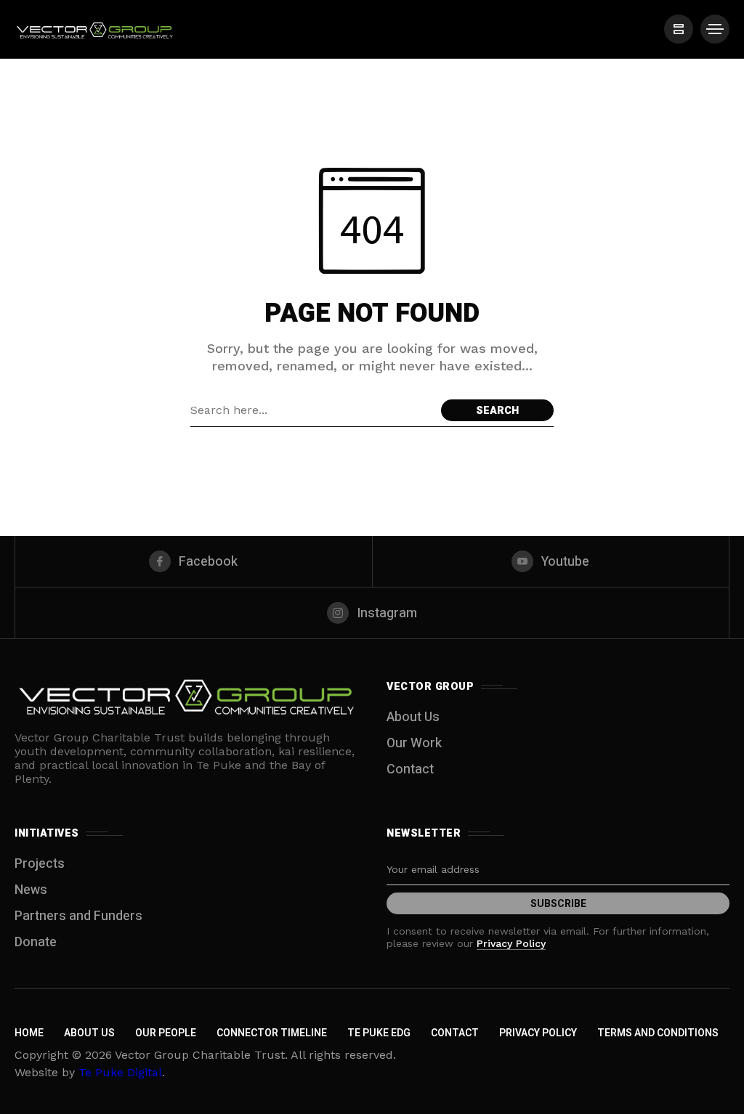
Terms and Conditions (658, 1033)
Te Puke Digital (120, 1072)
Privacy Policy (511, 943)
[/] (678, 29)
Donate (36, 942)
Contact (410, 769)
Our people (165, 1033)
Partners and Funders (78, 916)
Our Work (414, 743)
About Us (413, 717)
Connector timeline (272, 1033)
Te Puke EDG (379, 1033)
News (31, 890)
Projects (40, 864)
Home (29, 1033)
